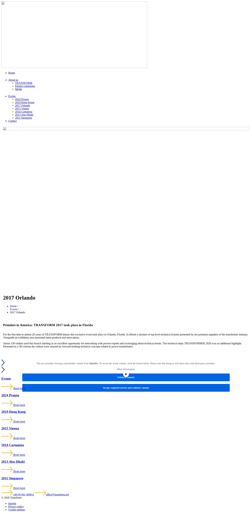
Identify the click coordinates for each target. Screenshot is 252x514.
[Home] (74, 67)
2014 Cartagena (23, 111)
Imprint (12, 503)
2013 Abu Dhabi (24, 114)
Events (12, 96)
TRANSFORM (23, 82)
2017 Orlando (22, 105)
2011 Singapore (23, 117)
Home (11, 72)
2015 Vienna (22, 108)
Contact (12, 120)
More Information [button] (126, 369)
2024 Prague (22, 99)
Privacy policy (16, 506)
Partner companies (25, 86)
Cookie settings (16, 509)
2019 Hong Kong (24, 102)
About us (13, 79)
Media (18, 89)
